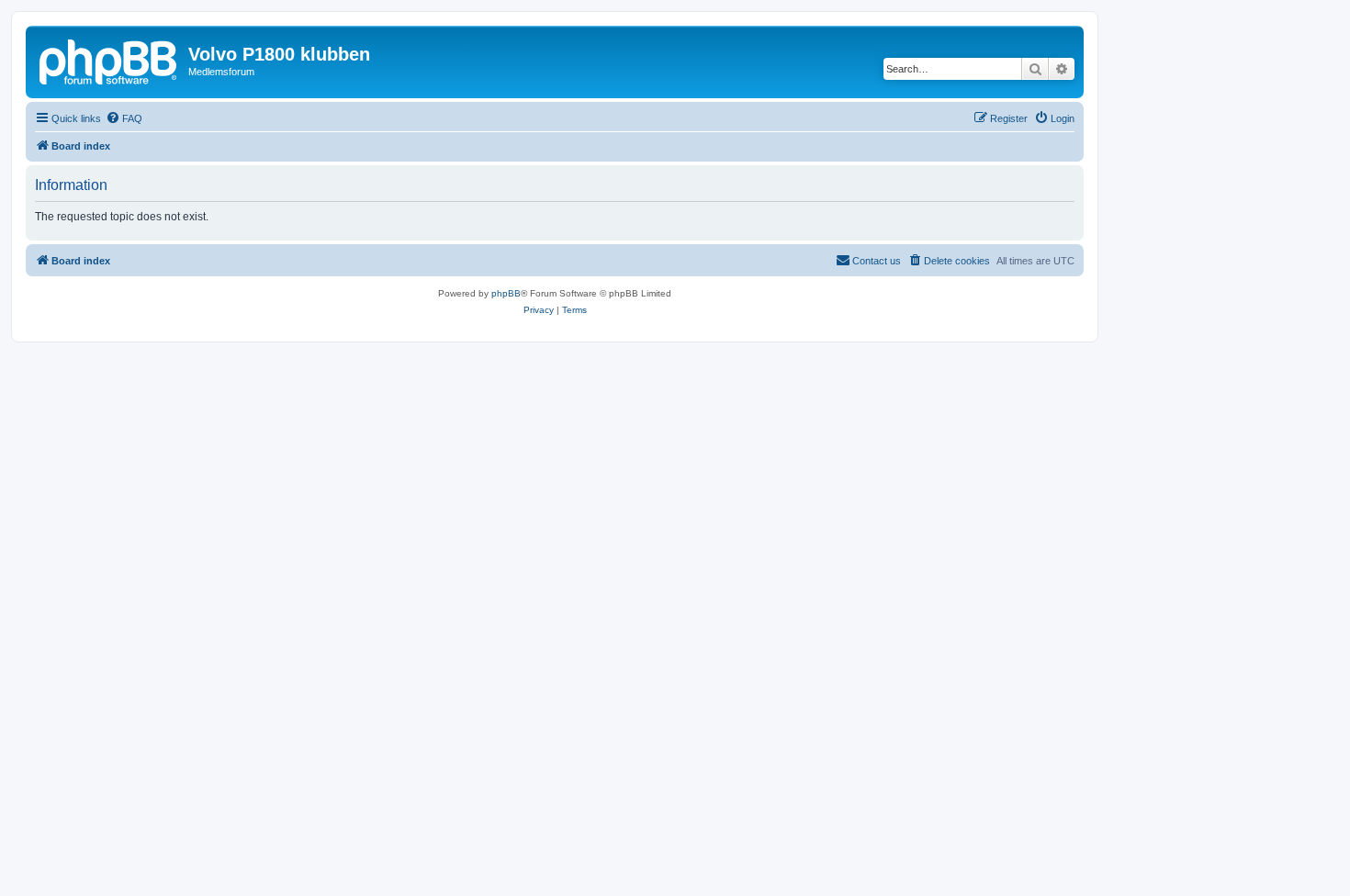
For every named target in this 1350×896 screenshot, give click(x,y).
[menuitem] (124, 118)
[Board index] (109, 59)
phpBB (506, 293)
